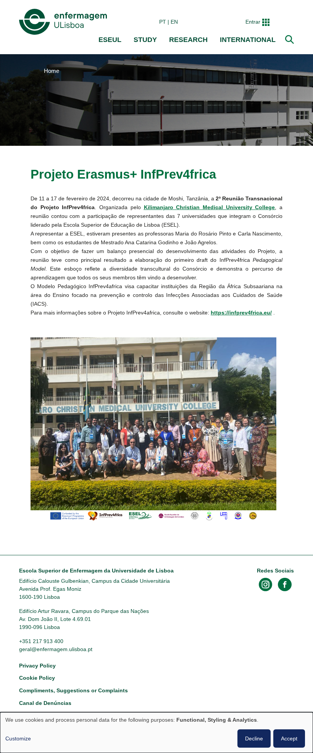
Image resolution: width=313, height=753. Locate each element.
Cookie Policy (37, 678)
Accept (289, 738)
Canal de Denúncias (45, 703)
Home (51, 71)
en (174, 22)
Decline (254, 738)
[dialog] (156, 732)
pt (162, 22)
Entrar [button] (252, 22)
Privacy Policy (37, 666)
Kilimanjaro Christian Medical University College (209, 207)
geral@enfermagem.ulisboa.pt (55, 649)
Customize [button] (18, 738)
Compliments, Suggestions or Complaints (73, 690)
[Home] (64, 22)
